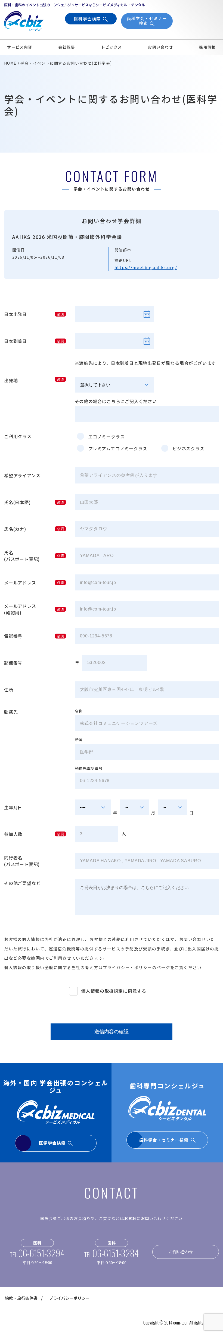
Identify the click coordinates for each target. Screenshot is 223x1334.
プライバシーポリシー (69, 1298)
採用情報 (207, 47)
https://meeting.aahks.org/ (145, 267)
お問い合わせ (160, 47)
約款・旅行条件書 (21, 1298)
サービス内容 (19, 47)
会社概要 (66, 47)
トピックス (111, 47)
